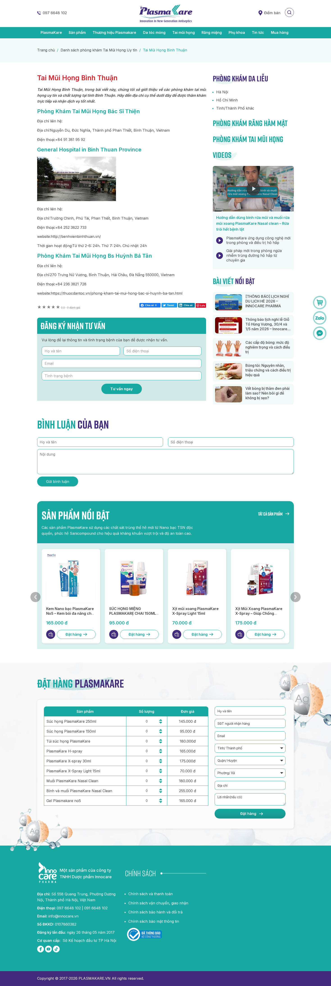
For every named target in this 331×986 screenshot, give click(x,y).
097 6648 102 (55, 13)
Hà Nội (222, 92)
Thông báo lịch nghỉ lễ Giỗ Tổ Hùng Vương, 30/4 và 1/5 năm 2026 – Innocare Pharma (267, 326)
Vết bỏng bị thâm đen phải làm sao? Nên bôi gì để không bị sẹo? (267, 393)
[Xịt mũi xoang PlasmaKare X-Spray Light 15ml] (197, 578)
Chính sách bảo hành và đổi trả (155, 912)
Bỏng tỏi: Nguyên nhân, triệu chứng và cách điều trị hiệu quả (268, 370)
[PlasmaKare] (165, 13)
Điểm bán (272, 13)
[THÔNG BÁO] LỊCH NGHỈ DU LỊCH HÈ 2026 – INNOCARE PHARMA (267, 301)
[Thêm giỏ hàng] (50, 634)
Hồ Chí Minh (227, 100)
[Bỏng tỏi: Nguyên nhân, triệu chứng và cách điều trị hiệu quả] (228, 371)
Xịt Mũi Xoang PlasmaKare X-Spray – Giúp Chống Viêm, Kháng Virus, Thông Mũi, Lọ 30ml (258, 615)
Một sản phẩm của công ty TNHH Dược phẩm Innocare (86, 873)
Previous (35, 597)
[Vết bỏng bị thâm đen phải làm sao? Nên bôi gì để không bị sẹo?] (228, 394)
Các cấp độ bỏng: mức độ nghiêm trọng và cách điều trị (267, 347)
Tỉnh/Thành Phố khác (235, 108)
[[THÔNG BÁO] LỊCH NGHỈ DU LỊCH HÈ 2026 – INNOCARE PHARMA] (228, 302)
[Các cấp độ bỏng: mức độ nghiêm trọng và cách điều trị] (228, 348)
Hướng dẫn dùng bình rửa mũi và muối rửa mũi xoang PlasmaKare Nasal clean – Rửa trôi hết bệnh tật (253, 223)
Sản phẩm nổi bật (76, 515)
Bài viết (234, 281)
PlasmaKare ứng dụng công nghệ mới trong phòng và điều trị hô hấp (258, 240)
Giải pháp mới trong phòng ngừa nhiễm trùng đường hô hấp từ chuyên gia (254, 255)
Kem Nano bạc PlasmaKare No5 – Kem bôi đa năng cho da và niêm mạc (70, 613)
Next (295, 597)
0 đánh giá (70, 307)
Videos (222, 155)
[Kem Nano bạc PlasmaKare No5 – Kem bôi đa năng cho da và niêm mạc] (71, 578)
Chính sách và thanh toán (150, 894)
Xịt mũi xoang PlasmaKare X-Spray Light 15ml (195, 611)
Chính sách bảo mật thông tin (153, 921)
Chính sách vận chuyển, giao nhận (158, 903)
